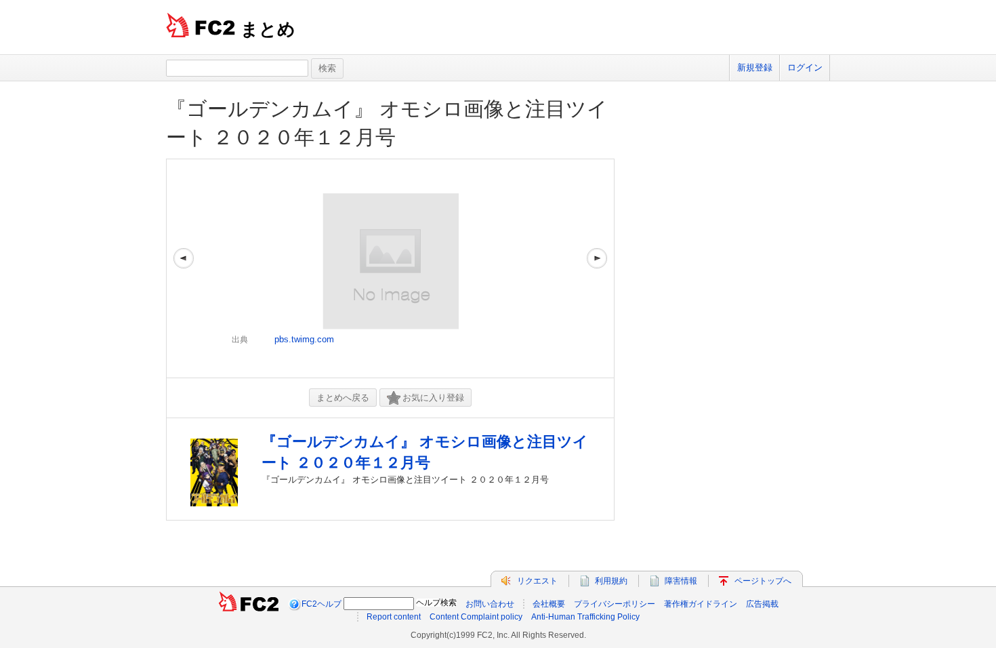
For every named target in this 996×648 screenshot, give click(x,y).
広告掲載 (762, 604)
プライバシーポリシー (614, 604)
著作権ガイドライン (700, 604)
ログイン (805, 67)
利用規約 (611, 581)
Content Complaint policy (476, 617)
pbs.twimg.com (304, 339)
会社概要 (549, 604)
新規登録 (754, 67)
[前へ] (183, 268)
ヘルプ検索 (436, 603)
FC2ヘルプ (321, 604)
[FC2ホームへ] (248, 604)
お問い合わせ (489, 604)
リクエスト (537, 581)
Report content (394, 617)
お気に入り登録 (433, 397)
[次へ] (597, 268)
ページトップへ (762, 581)
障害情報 (681, 581)
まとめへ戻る (342, 397)
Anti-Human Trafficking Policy (585, 617)
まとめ (268, 29)
